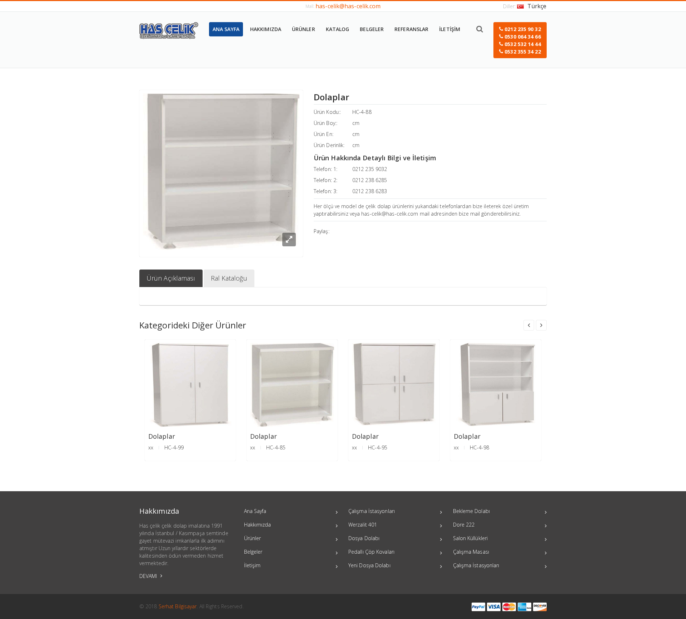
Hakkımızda (257, 524)
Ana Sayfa (255, 511)
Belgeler (253, 551)
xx (150, 447)
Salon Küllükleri (470, 538)
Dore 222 (464, 524)
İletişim (252, 565)
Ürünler (252, 538)
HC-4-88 (362, 112)
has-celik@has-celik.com (348, 6)
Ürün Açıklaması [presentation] (170, 278)
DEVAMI (149, 576)
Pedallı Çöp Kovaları (371, 551)
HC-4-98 (479, 447)
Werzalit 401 (362, 524)
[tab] (171, 278)
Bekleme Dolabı (471, 511)
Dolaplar (161, 436)
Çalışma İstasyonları (371, 511)
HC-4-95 (377, 447)
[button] (520, 40)
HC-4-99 (174, 447)
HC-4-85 (275, 447)
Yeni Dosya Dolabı (369, 565)
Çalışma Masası (471, 551)
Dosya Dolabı (363, 538)
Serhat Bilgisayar (178, 606)
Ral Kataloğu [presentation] (229, 278)
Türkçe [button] (537, 6)
